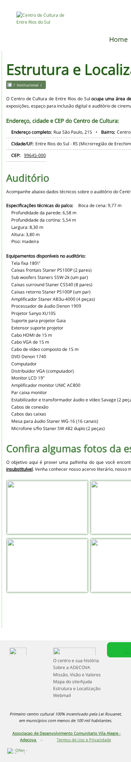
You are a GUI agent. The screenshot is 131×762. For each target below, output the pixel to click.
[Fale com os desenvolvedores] (76, 749)
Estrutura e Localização (76, 688)
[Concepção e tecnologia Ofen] (18, 749)
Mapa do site (66, 681)
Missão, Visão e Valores (77, 675)
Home (118, 39)
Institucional (28, 85)
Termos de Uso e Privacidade (84, 739)
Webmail (62, 695)
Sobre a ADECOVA (71, 667)
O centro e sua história (76, 660)
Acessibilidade (21, 713)
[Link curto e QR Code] (21, 742)
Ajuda (86, 681)
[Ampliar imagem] (47, 507)
